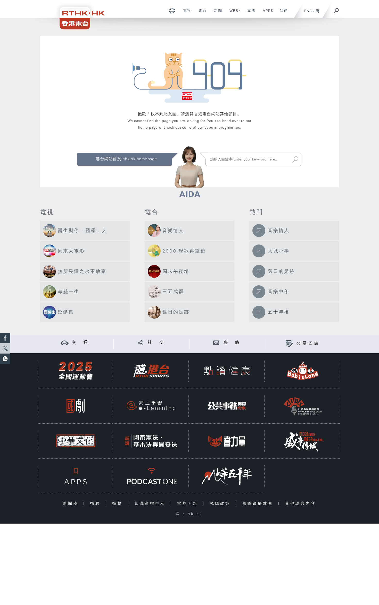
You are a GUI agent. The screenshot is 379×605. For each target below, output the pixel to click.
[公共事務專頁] (227, 406)
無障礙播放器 (259, 503)
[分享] (140, 342)
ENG (308, 11)
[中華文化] (75, 441)
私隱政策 (221, 503)
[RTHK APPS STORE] (75, 476)
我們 (282, 13)
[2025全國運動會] (75, 371)
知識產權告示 (151, 503)
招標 (118, 503)
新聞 (216, 13)
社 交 (156, 342)
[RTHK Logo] (78, 14)
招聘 (96, 503)
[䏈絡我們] (216, 342)
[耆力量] (227, 441)
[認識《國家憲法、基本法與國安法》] (151, 441)
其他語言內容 (300, 503)
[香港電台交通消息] (64, 342)
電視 (185, 13)
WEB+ (233, 13)
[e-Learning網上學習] (151, 406)
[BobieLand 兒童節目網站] (303, 371)
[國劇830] (75, 406)
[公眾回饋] (289, 343)
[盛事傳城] (303, 441)
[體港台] (151, 371)
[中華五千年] (227, 476)
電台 (201, 13)
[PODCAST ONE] (151, 476)
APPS (266, 13)
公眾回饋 (308, 343)
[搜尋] (336, 9)
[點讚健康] (227, 371)
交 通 (80, 342)
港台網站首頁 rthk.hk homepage (126, 159)
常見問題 (188, 503)
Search (295, 159)
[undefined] (172, 10)
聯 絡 (232, 342)
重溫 (249, 13)
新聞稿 (72, 503)
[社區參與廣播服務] (303, 406)
